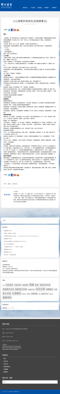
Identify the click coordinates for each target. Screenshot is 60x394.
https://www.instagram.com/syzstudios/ (11, 347)
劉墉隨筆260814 (8, 249)
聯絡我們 (54, 7)
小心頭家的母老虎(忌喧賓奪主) (30, 21)
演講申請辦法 (7, 366)
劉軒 (37, 285)
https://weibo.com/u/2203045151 (10, 349)
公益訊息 (17, 285)
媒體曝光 (49, 289)
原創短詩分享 (31, 289)
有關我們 (46, 7)
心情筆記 (16, 293)
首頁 (5, 358)
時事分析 (24, 293)
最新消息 (25, 7)
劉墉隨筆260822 (8, 238)
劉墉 (9, 183)
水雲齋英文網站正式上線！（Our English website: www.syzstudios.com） (22, 236)
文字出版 (33, 7)
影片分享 (7, 293)
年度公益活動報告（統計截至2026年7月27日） (15, 241)
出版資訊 (25, 285)
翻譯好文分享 (44, 293)
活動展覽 (28, 293)
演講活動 (40, 7)
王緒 (39, 293)
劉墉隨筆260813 (8, 252)
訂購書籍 (6, 369)
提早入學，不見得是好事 (10, 254)
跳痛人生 (51, 293)
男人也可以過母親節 (9, 244)
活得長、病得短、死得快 (10, 233)
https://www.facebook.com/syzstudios (11, 346)
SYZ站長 (15, 191)
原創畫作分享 (8, 289)
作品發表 (9, 285)
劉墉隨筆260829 (8, 230)
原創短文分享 (21, 289)
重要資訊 (7, 297)
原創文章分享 (45, 285)
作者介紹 (6, 361)
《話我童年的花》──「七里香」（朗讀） (13, 246)
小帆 (55, 289)
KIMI (3, 285)
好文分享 (14, 183)
